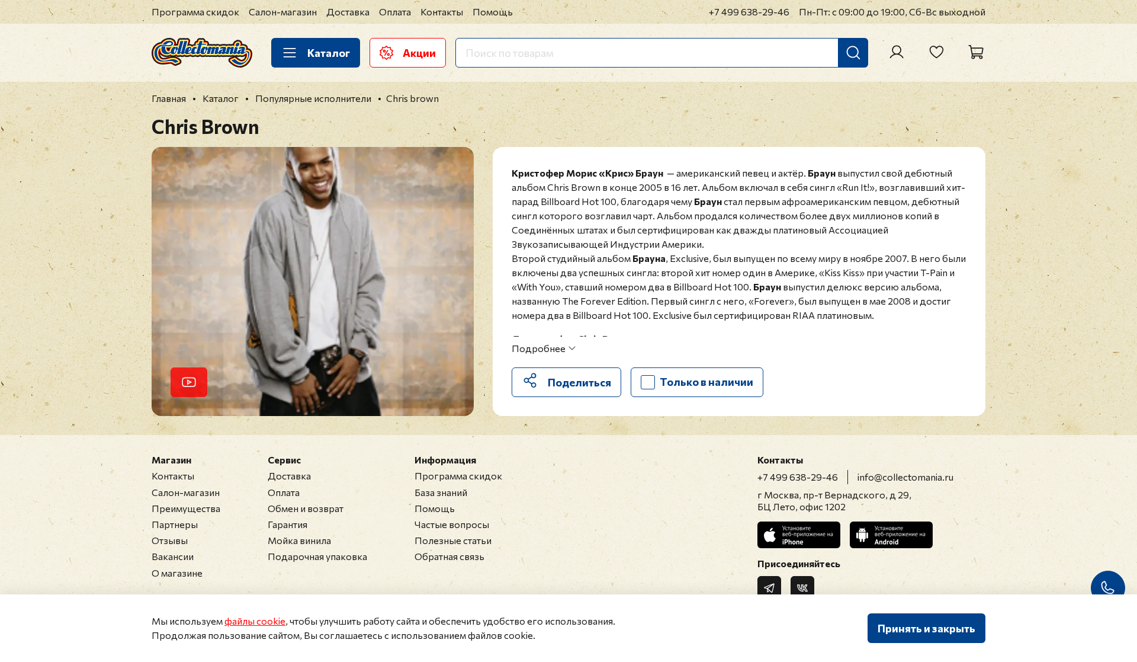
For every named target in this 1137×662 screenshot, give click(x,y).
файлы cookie (254, 620)
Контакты (441, 11)
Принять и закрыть (926, 628)
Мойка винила (299, 540)
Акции (419, 52)
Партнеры (175, 524)
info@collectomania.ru (905, 476)
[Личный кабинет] (896, 52)
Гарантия (287, 524)
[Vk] (802, 588)
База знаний (441, 492)
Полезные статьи (453, 540)
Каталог (328, 52)
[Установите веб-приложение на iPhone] (798, 535)
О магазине (177, 572)
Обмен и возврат (305, 508)
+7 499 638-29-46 (749, 11)
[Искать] (853, 53)
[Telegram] (769, 588)
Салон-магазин (283, 11)
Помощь (493, 11)
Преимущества (186, 508)
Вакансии (173, 556)
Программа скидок (195, 11)
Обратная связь (449, 556)
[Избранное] (936, 52)
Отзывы (170, 540)
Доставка (348, 11)
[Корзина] (975, 52)
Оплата (395, 11)
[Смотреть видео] (189, 382)
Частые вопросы (452, 524)
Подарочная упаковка (317, 556)
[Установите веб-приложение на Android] (891, 535)
